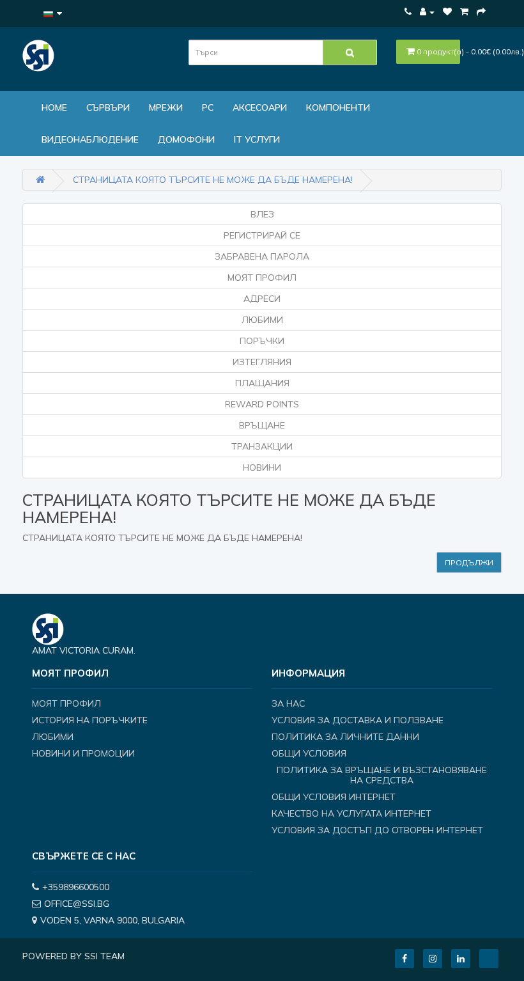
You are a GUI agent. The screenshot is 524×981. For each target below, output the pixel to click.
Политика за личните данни (345, 736)
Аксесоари (260, 107)
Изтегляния (262, 362)
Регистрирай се (262, 235)
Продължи (469, 562)
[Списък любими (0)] (447, 11)
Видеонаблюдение (90, 139)
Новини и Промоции (83, 753)
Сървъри (108, 107)
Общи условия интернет (334, 797)
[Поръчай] (481, 11)
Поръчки (262, 341)
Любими (262, 320)
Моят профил (66, 703)
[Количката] (464, 11)
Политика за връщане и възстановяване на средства (382, 775)
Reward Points (262, 404)
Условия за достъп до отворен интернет (377, 830)
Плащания (262, 383)
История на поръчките (90, 720)
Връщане (262, 425)
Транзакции (262, 446)
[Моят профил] (427, 11)
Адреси (262, 298)
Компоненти (338, 107)
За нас (288, 703)
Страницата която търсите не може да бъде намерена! (213, 179)
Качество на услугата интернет (351, 813)
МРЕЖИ (166, 107)
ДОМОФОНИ (186, 139)
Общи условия (309, 753)
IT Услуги (257, 139)
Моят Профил (262, 277)
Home (54, 107)
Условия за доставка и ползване (357, 720)
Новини (262, 467)
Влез (262, 214)
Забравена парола (262, 256)
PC (207, 107)
